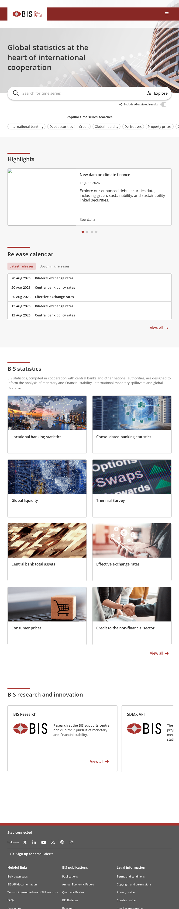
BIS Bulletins (70, 900)
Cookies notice (126, 900)
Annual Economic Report (78, 884)
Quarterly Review (73, 892)
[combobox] (81, 93)
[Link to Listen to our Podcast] (62, 842)
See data (87, 219)
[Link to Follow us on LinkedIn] (34, 842)
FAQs (10, 900)
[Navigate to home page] (27, 14)
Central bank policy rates (55, 287)
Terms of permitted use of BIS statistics (32, 892)
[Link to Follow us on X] (25, 842)
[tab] (21, 266)
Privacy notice (126, 892)
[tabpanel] (89, 295)
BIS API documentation (22, 884)
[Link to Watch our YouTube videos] (43, 842)
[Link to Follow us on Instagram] (71, 842)
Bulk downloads (17, 876)
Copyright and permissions (134, 884)
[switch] (164, 104)
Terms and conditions (131, 876)
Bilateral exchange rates (54, 278)
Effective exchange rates (54, 297)
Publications (70, 876)
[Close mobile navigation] (167, 14)
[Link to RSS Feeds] (53, 842)
